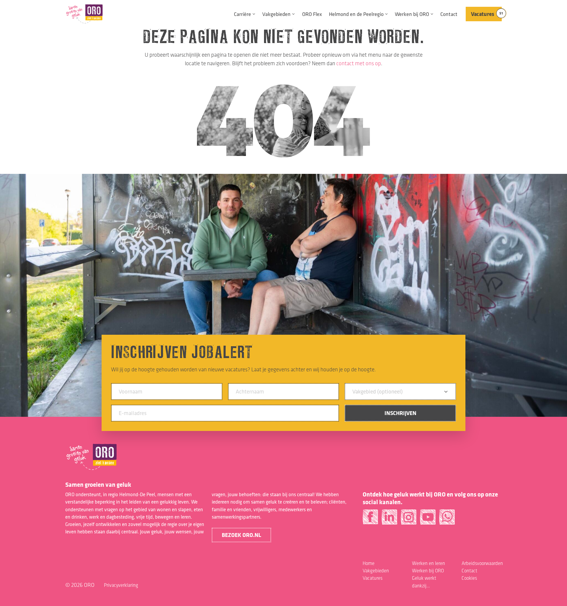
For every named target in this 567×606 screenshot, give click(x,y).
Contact (448, 14)
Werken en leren (428, 563)
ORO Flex (312, 14)
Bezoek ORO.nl (241, 535)
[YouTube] (428, 519)
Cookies (469, 578)
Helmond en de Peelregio (356, 14)
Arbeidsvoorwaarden (482, 563)
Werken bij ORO (412, 14)
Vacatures (486, 14)
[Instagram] (408, 519)
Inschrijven (400, 413)
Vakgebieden (276, 14)
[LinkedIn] (389, 519)
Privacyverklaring (121, 585)
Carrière (242, 14)
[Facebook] (370, 519)
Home (368, 563)
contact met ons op (358, 63)
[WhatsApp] (447, 519)
